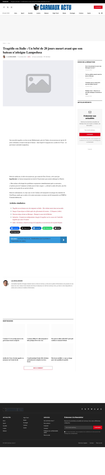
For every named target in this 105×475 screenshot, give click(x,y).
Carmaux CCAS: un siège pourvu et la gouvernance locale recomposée (13, 339)
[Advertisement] (52, 28)
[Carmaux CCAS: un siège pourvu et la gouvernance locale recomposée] (14, 330)
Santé (89, 13)
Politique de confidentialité (70, 433)
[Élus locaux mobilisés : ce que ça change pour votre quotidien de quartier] (62, 349)
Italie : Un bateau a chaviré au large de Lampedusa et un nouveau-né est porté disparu (37, 222)
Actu (15, 13)
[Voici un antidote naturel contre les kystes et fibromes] (81, 76)
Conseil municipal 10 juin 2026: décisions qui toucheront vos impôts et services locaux (37, 359)
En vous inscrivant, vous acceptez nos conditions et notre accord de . (89, 140)
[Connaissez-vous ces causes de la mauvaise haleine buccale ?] (81, 84)
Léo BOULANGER (12, 56)
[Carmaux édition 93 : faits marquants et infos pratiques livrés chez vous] (38, 330)
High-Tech (56, 13)
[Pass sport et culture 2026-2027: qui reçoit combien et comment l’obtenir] (62, 330)
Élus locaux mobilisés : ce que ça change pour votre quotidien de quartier (61, 359)
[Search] (99, 13)
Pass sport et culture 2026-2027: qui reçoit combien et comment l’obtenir (62, 339)
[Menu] (102, 13)
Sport (22, 13)
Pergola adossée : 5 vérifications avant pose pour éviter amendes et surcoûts (31, 1)
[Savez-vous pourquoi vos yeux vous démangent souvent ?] (81, 68)
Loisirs (38, 13)
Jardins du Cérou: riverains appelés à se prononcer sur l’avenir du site (13, 359)
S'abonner (98, 7)
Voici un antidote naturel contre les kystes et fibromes (93, 75)
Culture (81, 13)
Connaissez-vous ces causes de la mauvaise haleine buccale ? (92, 83)
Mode (64, 13)
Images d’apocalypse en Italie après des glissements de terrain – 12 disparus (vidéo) (37, 211)
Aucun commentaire (38, 56)
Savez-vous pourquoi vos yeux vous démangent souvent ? (93, 67)
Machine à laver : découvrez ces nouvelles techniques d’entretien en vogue (93, 92)
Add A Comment (38, 368)
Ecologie (72, 13)
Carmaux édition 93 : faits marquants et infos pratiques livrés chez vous (37, 339)
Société (30, 13)
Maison (46, 13)
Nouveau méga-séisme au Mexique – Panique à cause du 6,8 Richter (32, 214)
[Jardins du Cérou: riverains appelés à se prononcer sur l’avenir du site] (14, 349)
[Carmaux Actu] (53, 7)
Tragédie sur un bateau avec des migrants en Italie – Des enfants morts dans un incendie (38, 208)
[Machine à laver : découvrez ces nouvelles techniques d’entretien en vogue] (81, 92)
